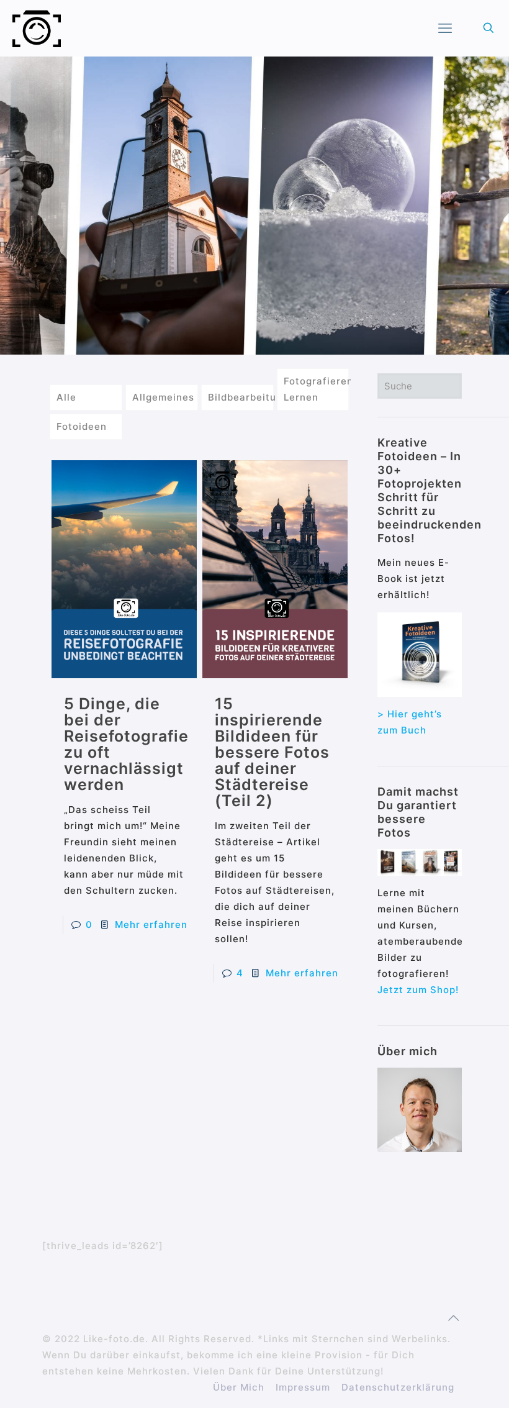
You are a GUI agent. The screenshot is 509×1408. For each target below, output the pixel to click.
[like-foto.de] (36, 28)
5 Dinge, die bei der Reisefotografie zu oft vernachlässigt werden (126, 744)
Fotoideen (81, 426)
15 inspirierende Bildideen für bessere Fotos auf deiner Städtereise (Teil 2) (272, 752)
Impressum (303, 1387)
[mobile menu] (445, 28)
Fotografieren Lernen (316, 389)
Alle (66, 397)
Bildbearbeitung (241, 397)
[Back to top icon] (454, 1318)
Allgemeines (163, 397)
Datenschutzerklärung (397, 1387)
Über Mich (238, 1387)
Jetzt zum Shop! (418, 990)
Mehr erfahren (151, 924)
